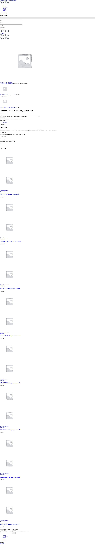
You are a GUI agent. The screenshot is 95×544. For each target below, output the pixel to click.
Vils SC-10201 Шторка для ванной (9, 524)
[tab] (5, 122)
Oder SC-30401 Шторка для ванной (8, 107)
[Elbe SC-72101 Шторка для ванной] (9, 263)
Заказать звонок (3, 12)
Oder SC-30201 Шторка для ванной (8, 94)
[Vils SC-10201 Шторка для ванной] (9, 499)
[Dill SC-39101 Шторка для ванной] (9, 169)
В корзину (2, 117)
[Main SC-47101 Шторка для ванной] (9, 311)
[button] (2, 191)
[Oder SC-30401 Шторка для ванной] (9, 405)
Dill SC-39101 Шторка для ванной (9, 194)
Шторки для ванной (8, 83)
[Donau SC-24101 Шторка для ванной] (9, 216)
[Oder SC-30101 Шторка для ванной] (9, 358)
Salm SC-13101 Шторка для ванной (10, 477)
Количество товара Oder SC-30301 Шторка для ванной (14, 116)
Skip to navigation (4, 0)
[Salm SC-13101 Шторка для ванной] (9, 452)
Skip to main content (12, 0)
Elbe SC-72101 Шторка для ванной (10, 288)
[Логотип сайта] (5, 3)
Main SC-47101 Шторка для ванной (10, 335)
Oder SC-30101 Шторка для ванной (10, 383)
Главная (2, 83)
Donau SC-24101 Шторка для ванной (10, 241)
